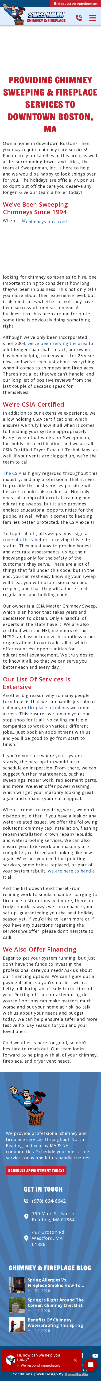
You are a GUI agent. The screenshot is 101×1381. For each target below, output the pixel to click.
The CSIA (12, 473)
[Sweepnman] (34, 14)
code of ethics (18, 539)
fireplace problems (48, 707)
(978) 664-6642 (49, 1201)
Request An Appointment (77, 3)
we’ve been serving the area (57, 343)
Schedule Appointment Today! (36, 1170)
